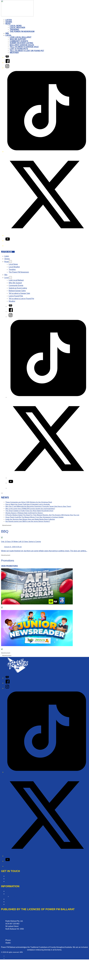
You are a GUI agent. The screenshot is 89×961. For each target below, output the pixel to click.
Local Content (10, 904)
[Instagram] (7, 68)
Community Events (19, 41)
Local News (16, 26)
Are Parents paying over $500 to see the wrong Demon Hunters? (27, 521)
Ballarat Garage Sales (22, 45)
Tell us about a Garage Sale (24, 47)
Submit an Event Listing (21, 43)
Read (8, 24)
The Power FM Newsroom (22, 31)
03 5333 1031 (16, 943)
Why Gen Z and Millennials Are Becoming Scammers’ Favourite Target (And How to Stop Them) (38, 506)
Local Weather (17, 27)
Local (8, 35)
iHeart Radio (9, 958)
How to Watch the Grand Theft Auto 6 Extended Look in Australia (27, 504)
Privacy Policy (10, 891)
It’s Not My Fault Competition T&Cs (23, 896)
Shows (8, 22)
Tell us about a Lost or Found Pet (27, 51)
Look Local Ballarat (20, 37)
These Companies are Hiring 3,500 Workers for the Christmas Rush (28, 502)
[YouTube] (7, 241)
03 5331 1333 (16, 940)
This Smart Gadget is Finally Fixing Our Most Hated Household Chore (29, 510)
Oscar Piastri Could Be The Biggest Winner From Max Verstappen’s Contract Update (34, 517)
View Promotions (9, 566)
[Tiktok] (46, 152)
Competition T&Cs (12, 894)
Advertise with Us (12, 879)
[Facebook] (7, 63)
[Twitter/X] (46, 235)
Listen (8, 20)
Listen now (6, 252)
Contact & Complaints (13, 876)
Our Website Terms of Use (15, 902)
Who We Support (18, 39)
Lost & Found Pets (19, 49)
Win (7, 33)
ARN (7, 956)
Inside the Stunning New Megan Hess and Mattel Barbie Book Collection (30, 519)
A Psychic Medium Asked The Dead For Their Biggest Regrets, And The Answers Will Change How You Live (42, 515)
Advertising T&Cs (12, 899)
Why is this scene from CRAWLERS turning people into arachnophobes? (30, 508)
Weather (14, 52)
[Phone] (7, 246)
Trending (14, 29)
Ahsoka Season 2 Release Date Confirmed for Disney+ (24, 513)
